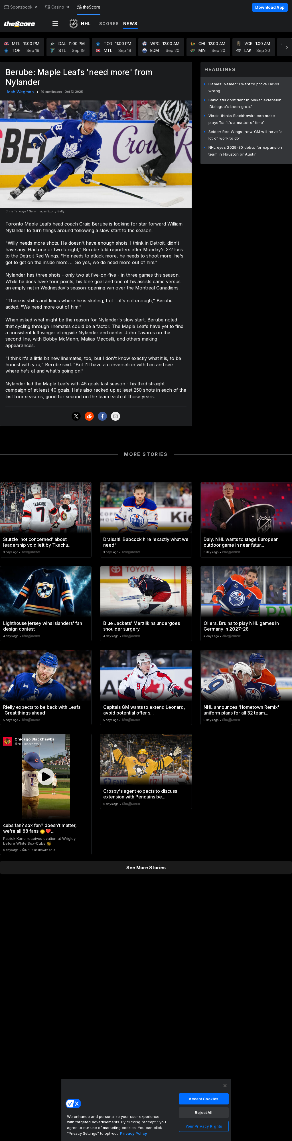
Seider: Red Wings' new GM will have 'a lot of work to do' (245, 135)
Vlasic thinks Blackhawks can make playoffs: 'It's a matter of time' (241, 119)
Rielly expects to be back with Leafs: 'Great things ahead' (42, 710)
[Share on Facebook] (102, 416)
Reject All (203, 1112)
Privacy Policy (133, 1133)
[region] (146, 1110)
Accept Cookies (203, 1098)
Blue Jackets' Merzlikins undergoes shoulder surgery (141, 626)
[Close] (225, 1085)
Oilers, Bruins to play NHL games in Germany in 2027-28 (241, 626)
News (130, 23)
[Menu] (55, 23)
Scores (109, 23)
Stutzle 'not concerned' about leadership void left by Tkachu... (37, 542)
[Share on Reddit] (89, 416)
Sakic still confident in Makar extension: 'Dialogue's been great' (245, 103)
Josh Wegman (19, 91)
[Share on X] (76, 416)
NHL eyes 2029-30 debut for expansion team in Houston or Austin (245, 150)
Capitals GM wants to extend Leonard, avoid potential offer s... (144, 710)
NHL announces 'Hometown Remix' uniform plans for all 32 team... (241, 710)
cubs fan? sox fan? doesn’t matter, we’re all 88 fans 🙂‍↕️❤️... (40, 828)
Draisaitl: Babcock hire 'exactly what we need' (145, 542)
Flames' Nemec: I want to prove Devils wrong (243, 87)
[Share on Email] (115, 416)
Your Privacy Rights (203, 1126)
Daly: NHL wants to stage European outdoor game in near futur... (241, 542)
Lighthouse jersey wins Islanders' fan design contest (42, 626)
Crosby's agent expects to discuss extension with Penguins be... (140, 794)
